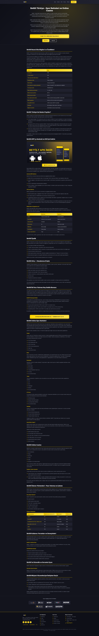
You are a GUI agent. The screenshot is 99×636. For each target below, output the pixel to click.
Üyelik (42, 618)
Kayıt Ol (73, 1)
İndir (61, 1)
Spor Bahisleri (43, 621)
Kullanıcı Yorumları (57, 623)
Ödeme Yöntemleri (57, 621)
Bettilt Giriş (43, 616)
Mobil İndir (43, 624)
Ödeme (68, 1)
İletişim (55, 618)
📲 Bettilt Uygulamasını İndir (49, 165)
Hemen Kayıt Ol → (70, 622)
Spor (55, 1)
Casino (58, 1)
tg (23, 622)
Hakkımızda (56, 616)
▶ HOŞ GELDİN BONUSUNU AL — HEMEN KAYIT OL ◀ (49, 316)
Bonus (65, 1)
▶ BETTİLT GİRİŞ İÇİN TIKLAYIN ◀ (49, 36)
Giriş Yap (46, 40)
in (30, 622)
